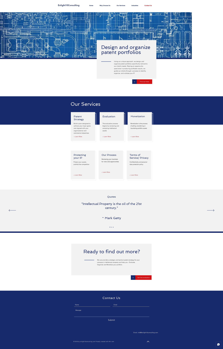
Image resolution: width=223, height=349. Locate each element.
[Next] (210, 210)
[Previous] (12, 210)
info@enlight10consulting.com (148, 332)
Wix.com (111, 341)
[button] (133, 277)
